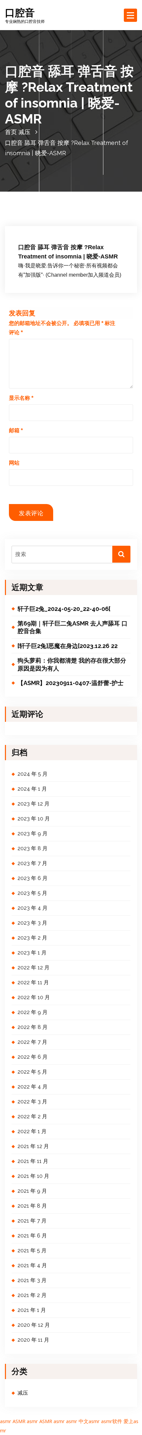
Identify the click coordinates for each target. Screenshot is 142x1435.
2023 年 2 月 (32, 938)
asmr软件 (111, 1421)
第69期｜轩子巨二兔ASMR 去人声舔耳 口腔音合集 (72, 627)
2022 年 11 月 (33, 982)
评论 (16, 332)
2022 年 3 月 (32, 1101)
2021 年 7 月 (32, 1221)
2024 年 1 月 (32, 789)
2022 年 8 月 (33, 1027)
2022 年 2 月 (32, 1116)
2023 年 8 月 (33, 848)
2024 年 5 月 (33, 774)
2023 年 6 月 (33, 878)
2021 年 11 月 (33, 1161)
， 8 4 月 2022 (40, 226)
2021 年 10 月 (33, 1176)
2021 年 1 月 (32, 1310)
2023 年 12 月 (34, 804)
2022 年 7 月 (32, 1042)
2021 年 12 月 (33, 1146)
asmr (5, 1421)
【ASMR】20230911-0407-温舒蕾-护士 (71, 682)
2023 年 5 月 (32, 893)
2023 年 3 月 (32, 923)
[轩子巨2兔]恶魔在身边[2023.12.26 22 (68, 645)
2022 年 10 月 (34, 997)
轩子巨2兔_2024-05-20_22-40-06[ (64, 608)
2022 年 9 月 (33, 1012)
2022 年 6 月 (33, 1057)
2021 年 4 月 (32, 1265)
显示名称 (21, 398)
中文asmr (89, 1421)
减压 (24, 131)
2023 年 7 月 (32, 863)
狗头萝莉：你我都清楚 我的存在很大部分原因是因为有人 (72, 664)
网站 (14, 463)
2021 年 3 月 (32, 1280)
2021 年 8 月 (32, 1206)
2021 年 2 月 (32, 1295)
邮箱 (16, 430)
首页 (11, 131)
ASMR (19, 1421)
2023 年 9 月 (33, 833)
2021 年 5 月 (32, 1250)
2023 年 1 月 (32, 952)
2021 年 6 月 (32, 1235)
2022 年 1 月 (32, 1131)
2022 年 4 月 (33, 1087)
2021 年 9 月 (32, 1191)
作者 (73, 226)
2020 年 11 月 (33, 1340)
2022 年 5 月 (32, 1072)
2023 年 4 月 (33, 908)
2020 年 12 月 (34, 1325)
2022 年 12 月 (34, 967)
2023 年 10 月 (34, 818)
